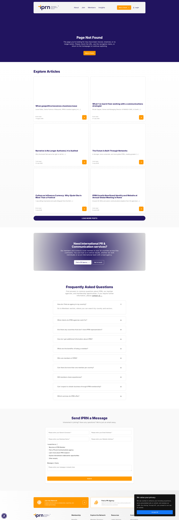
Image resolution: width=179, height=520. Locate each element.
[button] (89, 304)
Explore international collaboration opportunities (64, 455)
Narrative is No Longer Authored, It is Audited (57, 151)
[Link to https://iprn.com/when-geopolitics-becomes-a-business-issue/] (84, 117)
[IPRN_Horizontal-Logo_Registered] (48, 6)
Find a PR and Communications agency (61, 450)
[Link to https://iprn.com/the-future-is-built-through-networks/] (141, 162)
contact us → (97, 296)
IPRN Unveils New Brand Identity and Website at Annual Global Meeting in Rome (114, 196)
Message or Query (53, 463)
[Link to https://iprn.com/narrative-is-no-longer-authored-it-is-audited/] (84, 162)
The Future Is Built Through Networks (109, 151)
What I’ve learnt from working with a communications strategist (117, 105)
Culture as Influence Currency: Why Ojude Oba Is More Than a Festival (58, 196)
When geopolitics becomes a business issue (56, 106)
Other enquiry (53, 458)
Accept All (155, 512)
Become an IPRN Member (57, 447)
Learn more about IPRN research (59, 453)
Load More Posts (89, 218)
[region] (154, 505)
